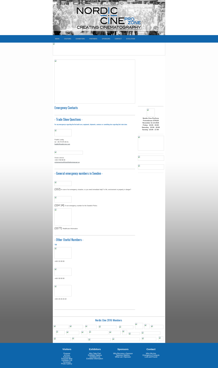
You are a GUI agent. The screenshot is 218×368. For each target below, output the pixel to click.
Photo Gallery (66, 364)
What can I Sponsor (123, 357)
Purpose (66, 353)
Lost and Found (151, 357)
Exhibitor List (67, 360)
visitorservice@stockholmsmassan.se (67, 162)
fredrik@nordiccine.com (62, 144)
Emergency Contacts (151, 355)
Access (67, 355)
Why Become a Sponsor (123, 353)
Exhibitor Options (95, 355)
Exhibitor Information (94, 359)
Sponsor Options (123, 355)
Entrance (67, 357)
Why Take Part (95, 353)
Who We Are (151, 353)
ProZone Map (66, 359)
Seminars (67, 362)
